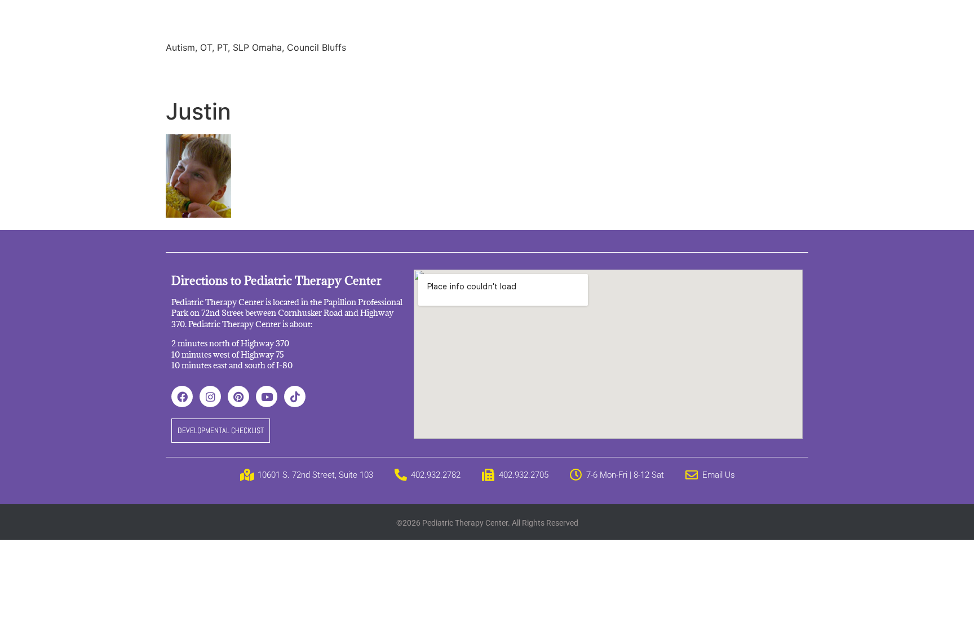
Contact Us (664, 73)
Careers (537, 73)
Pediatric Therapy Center (302, 22)
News (456, 73)
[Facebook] (182, 396)
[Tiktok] (295, 396)
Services (235, 73)
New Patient (597, 73)
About (187, 73)
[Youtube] (266, 396)
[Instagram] (210, 396)
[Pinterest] (238, 396)
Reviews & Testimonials (377, 73)
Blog (494, 73)
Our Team (290, 73)
